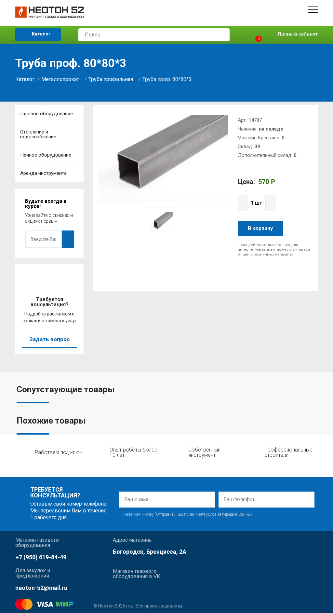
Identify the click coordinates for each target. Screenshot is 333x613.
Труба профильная (110, 79)
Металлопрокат (60, 79)
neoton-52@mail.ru (41, 587)
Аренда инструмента (43, 173)
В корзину (260, 228)
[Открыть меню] (313, 10)
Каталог (41, 33)
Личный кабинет (297, 34)
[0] (253, 35)
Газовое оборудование (46, 114)
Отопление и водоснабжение (38, 134)
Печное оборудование (45, 155)
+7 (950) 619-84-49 (40, 557)
